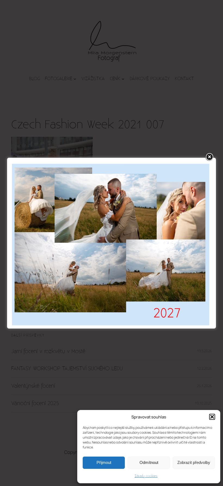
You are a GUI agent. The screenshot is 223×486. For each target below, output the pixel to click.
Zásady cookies (146, 476)
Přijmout (104, 462)
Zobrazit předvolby (193, 462)
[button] (212, 417)
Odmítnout (149, 462)
